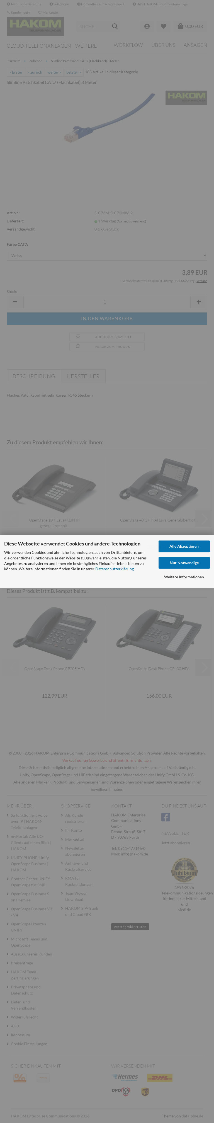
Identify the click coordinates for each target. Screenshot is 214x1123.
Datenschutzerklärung (114, 569)
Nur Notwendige (184, 562)
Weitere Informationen (184, 576)
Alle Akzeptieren (184, 546)
